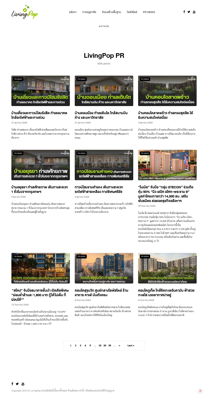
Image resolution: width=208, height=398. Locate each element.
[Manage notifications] (200, 390)
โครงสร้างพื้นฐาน (111, 12)
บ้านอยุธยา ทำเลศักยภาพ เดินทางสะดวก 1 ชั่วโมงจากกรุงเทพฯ (39, 189)
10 (100, 345)
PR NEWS (149, 12)
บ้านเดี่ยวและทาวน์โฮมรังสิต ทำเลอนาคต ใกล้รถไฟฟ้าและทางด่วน (39, 115)
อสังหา (73, 12)
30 (109, 345)
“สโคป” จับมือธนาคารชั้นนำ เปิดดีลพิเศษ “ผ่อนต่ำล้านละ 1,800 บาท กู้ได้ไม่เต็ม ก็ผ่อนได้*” (40, 295)
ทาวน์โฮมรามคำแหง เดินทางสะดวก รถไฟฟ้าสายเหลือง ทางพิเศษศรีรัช (99, 189)
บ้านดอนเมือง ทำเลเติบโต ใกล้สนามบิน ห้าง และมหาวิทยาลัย (101, 115)
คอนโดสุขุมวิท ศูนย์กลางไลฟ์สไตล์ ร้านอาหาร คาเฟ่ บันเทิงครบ (101, 293)
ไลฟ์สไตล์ (132, 12)
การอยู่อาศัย (89, 12)
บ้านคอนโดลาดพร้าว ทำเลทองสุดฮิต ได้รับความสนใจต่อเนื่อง (165, 115)
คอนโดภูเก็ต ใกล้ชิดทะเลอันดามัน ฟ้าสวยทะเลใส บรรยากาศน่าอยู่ (166, 293)
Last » (131, 345)
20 (105, 345)
